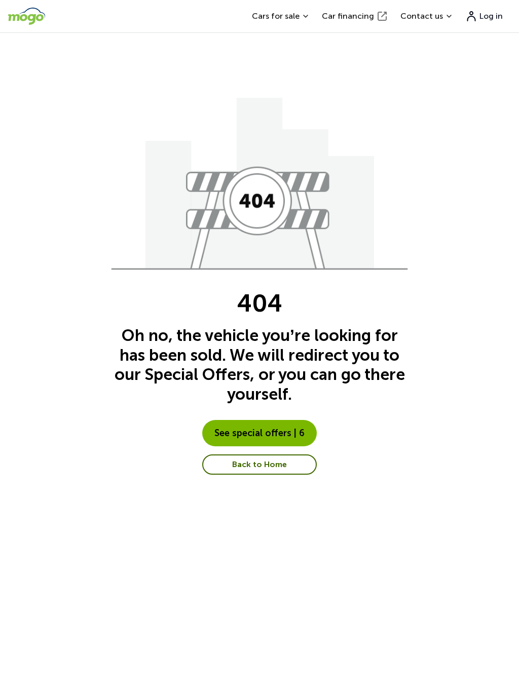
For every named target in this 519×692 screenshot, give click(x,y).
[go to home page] (26, 16)
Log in (491, 16)
